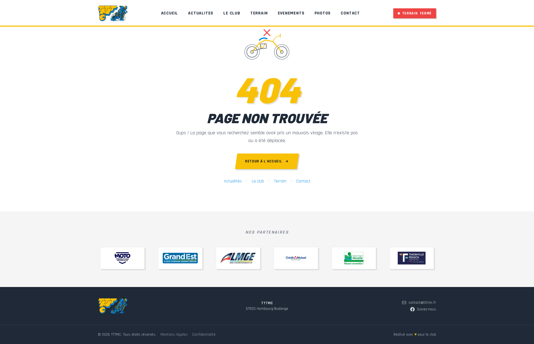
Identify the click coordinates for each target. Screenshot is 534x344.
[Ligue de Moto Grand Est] (238, 258)
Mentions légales (174, 334)
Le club (258, 181)
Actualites (200, 13)
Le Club (231, 13)
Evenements (291, 13)
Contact (350, 13)
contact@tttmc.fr (422, 302)
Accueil (169, 13)
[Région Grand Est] (180, 258)
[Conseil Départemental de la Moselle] (354, 258)
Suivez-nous (426, 309)
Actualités (233, 181)
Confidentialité (204, 334)
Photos (323, 13)
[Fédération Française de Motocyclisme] (122, 258)
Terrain (259, 13)
